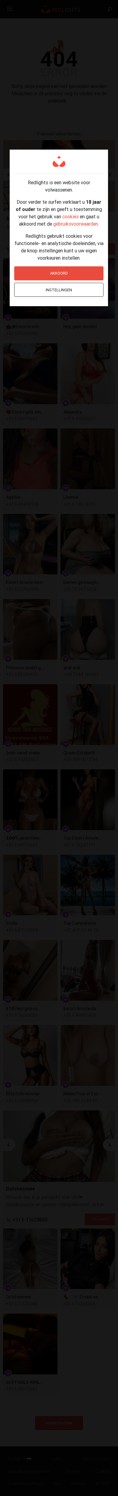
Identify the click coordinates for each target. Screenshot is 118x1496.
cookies (70, 216)
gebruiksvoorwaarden (75, 224)
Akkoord (59, 273)
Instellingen (59, 290)
